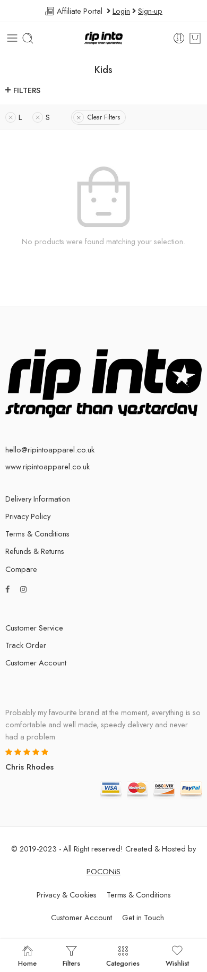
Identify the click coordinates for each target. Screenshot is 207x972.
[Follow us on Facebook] (7, 589)
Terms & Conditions (37, 533)
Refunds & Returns (34, 551)
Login (121, 10)
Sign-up (150, 10)
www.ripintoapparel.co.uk (47, 466)
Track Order (25, 645)
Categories (123, 962)
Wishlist (177, 962)
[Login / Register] (179, 38)
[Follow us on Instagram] (23, 589)
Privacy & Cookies (67, 894)
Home (27, 962)
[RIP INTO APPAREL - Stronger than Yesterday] (103, 38)
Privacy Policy (27, 516)
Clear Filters (104, 117)
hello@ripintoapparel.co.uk (49, 449)
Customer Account (35, 662)
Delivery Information (37, 498)
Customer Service (34, 627)
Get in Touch (143, 917)
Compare (21, 569)
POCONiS (103, 871)
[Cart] (195, 38)
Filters (26, 90)
